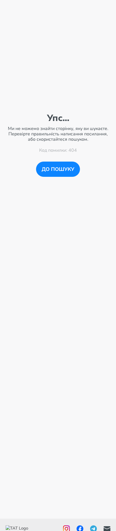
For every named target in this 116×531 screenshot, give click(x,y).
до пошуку (58, 169)
